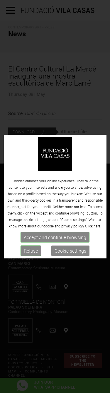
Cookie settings (70, 251)
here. (97, 226)
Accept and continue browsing (55, 237)
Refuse (31, 251)
